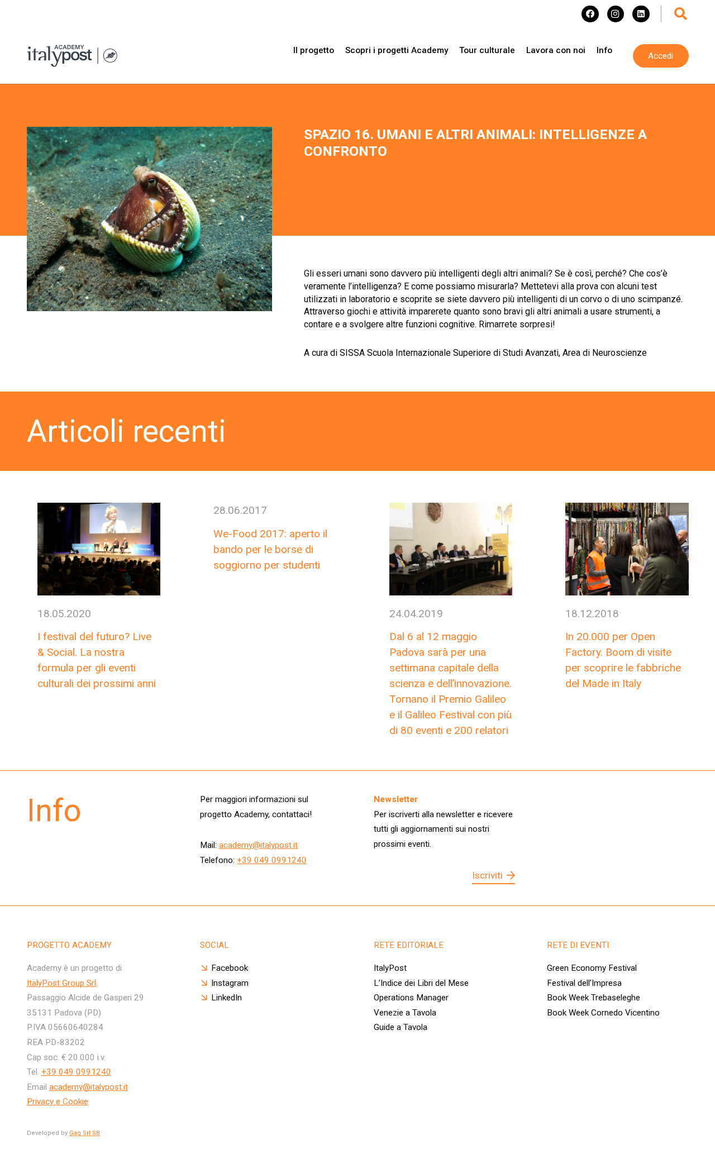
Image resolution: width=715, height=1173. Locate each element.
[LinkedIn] (640, 14)
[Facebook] (589, 14)
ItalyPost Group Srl (61, 983)
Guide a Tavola (400, 1027)
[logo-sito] (72, 56)
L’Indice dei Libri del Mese (421, 983)
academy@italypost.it (258, 845)
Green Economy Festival (593, 968)
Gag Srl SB (84, 1133)
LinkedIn (226, 998)
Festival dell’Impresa (584, 983)
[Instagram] (615, 14)
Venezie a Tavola (405, 1013)
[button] (681, 14)
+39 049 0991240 (272, 860)
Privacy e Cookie (57, 1101)
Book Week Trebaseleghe (593, 998)
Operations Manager (411, 998)
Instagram (230, 983)
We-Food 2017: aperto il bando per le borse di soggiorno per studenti (270, 549)
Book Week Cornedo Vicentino (603, 1013)
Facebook (229, 968)
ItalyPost (390, 968)
